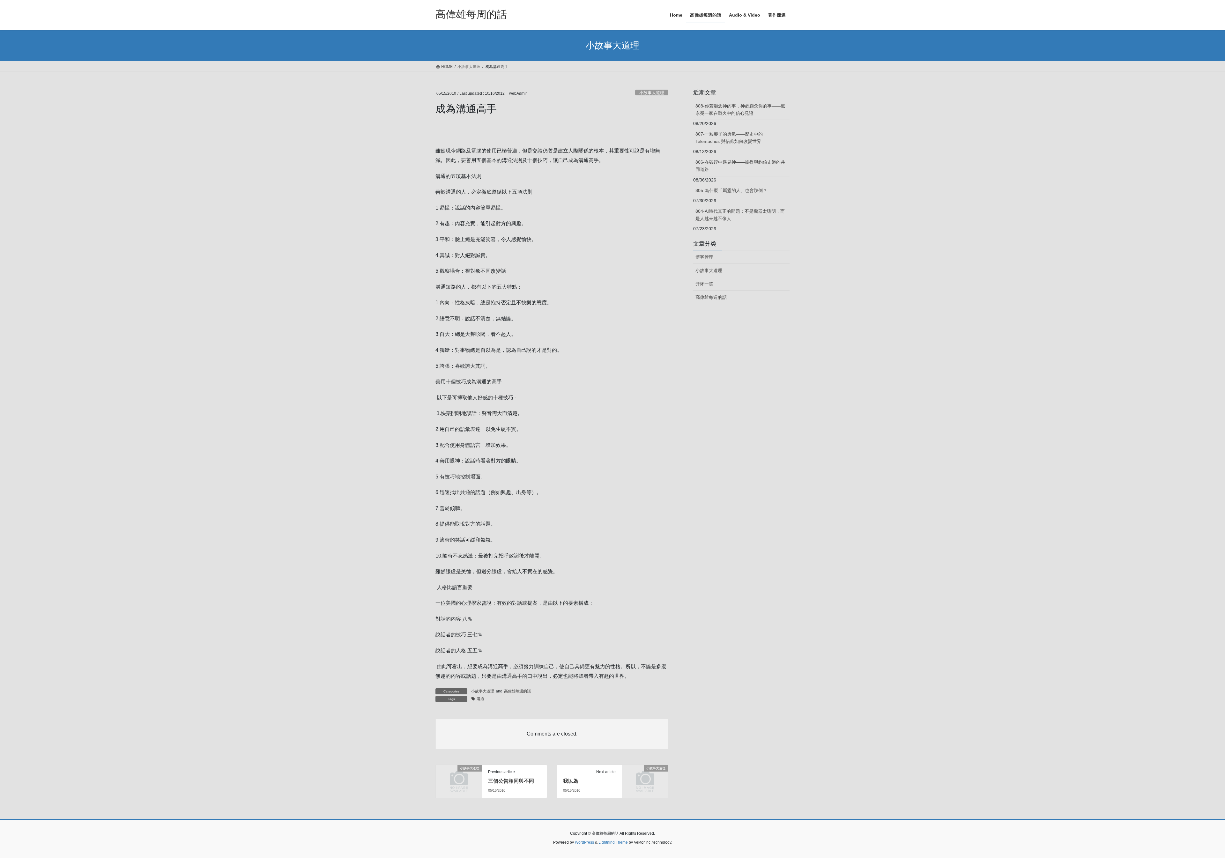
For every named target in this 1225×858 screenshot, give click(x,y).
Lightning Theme (613, 842)
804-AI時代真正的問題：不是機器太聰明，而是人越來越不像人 (740, 215)
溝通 (480, 699)
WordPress (584, 842)
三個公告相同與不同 (511, 781)
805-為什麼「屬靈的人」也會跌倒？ (731, 190)
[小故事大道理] (459, 778)
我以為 (570, 781)
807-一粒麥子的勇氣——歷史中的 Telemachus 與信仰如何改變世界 (729, 137)
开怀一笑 (704, 283)
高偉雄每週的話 (517, 691)
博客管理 (704, 257)
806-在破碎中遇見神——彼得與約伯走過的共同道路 (740, 165)
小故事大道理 (651, 92)
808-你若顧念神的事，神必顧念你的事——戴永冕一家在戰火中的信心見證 (740, 109)
